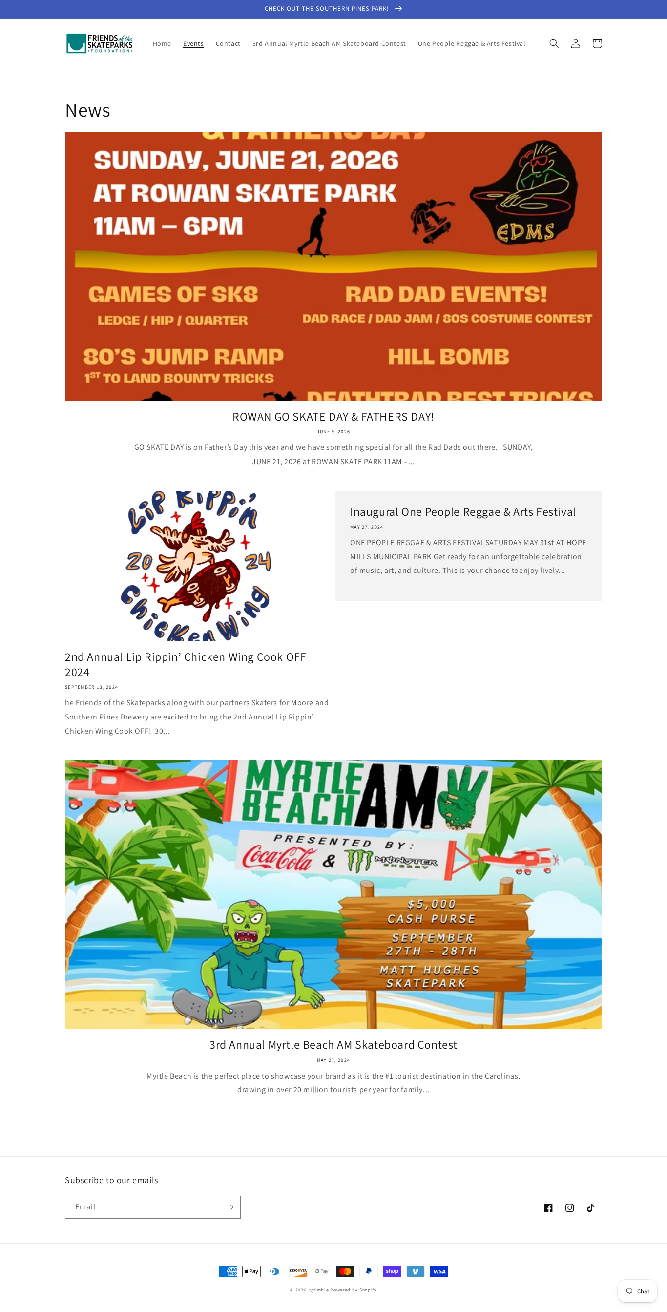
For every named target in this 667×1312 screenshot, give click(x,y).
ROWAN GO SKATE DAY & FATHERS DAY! (333, 416)
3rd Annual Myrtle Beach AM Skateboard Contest (333, 1044)
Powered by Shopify (353, 1290)
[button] (554, 43)
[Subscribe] (229, 1207)
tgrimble (319, 1290)
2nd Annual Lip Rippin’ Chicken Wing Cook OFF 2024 (185, 664)
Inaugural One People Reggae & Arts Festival (463, 511)
